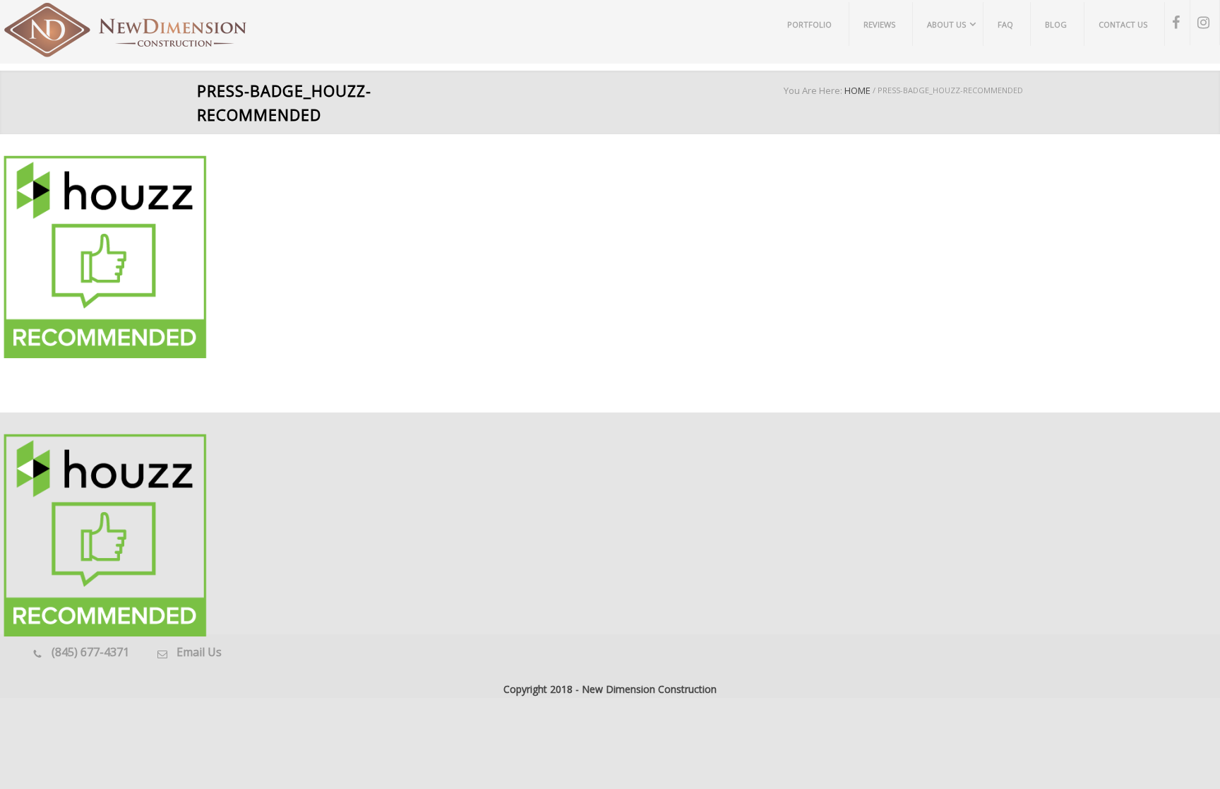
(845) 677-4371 (90, 652)
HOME (857, 90)
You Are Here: (813, 90)
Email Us (199, 652)
